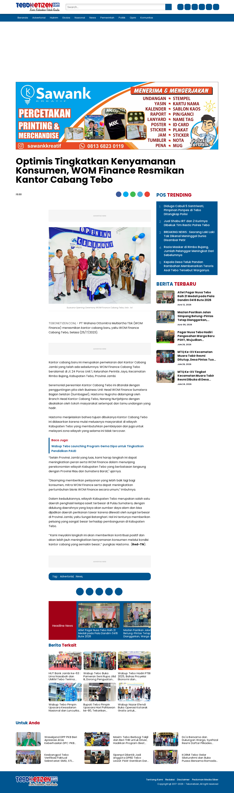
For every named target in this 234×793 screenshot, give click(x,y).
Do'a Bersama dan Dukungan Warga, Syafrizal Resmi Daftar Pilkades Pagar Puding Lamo (200, 740)
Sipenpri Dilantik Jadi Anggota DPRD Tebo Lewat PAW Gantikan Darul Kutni (131, 757)
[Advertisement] (117, 54)
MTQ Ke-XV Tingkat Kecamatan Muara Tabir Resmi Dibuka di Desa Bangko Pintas (196, 375)
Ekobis (66, 17)
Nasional (80, 17)
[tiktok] (202, 7)
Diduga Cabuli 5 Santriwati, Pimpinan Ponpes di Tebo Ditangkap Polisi (184, 210)
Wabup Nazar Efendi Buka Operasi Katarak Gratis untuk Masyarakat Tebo (132, 707)
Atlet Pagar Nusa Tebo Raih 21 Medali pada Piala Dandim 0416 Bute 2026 (98, 633)
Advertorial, (67, 576)
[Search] (168, 7)
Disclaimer (183, 779)
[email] (147, 194)
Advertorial (39, 17)
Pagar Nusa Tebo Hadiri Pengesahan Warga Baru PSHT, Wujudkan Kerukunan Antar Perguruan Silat (196, 336)
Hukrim (54, 17)
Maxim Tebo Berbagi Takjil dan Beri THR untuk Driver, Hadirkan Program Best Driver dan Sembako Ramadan (130, 740)
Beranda (23, 17)
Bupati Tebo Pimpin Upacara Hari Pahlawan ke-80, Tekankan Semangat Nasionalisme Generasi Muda (99, 707)
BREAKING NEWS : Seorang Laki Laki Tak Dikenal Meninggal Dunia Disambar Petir (189, 236)
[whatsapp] (195, 7)
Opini (133, 17)
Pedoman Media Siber (205, 779)
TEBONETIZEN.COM (62, 323)
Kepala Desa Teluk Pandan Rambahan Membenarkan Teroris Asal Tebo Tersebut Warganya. (189, 266)
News (92, 17)
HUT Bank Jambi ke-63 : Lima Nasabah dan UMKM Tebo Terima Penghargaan (64, 676)
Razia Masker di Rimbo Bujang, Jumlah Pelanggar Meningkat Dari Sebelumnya (189, 251)
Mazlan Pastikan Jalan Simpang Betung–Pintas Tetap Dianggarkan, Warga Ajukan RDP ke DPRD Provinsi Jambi (143, 633)
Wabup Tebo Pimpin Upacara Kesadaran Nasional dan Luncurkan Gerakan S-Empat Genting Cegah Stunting (65, 707)
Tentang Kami (154, 779)
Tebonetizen (192, 784)
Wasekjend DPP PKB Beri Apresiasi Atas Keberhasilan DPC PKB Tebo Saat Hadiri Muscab (61, 740)
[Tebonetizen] (38, 10)
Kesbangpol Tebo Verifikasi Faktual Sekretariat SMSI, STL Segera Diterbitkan (58, 757)
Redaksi (170, 779)
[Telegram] (140, 194)
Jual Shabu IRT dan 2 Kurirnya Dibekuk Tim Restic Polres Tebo (187, 223)
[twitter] (187, 7)
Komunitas (146, 17)
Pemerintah (107, 17)
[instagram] (209, 7)
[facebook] (180, 7)
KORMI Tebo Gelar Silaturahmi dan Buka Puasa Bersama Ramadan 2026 (200, 757)
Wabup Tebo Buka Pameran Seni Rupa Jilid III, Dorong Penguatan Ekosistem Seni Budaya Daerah (99, 676)
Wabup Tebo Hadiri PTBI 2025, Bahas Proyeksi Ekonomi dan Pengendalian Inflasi (134, 676)
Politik (122, 17)
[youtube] (216, 7)
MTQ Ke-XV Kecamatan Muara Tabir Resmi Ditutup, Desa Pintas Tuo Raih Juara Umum (196, 356)
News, (79, 576)
